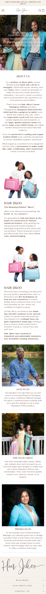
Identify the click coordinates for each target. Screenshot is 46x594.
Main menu (22, 580)
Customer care (22, 586)
